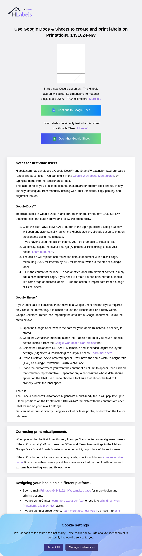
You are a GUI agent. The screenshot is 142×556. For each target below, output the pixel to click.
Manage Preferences (82, 547)
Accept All (53, 547)
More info (95, 98)
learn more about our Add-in (80, 510)
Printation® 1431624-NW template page (65, 490)
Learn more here (42, 252)
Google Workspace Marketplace (93, 175)
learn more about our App (67, 500)
